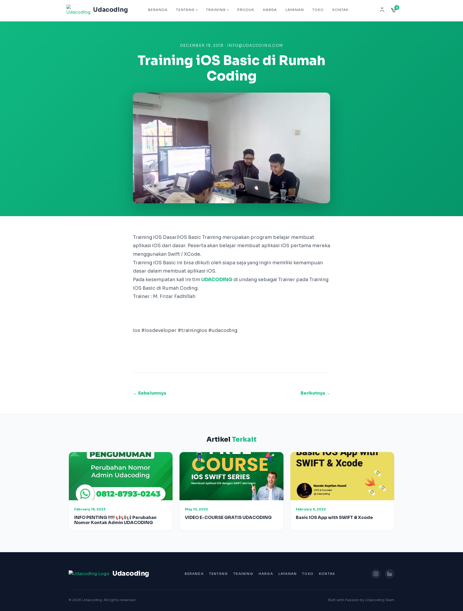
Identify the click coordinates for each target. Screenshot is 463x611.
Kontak (340, 10)
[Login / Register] (382, 10)
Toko (318, 10)
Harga (270, 10)
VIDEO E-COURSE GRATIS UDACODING (228, 517)
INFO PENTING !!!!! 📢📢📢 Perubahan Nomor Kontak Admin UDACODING (115, 520)
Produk (245, 10)
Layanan (294, 10)
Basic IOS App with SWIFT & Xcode (334, 517)
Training (216, 10)
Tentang (185, 10)
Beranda (157, 10)
